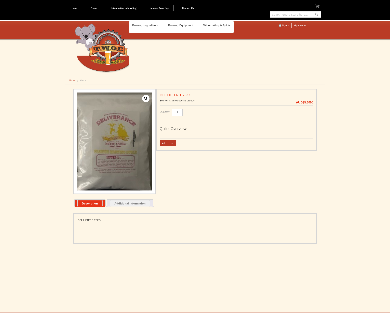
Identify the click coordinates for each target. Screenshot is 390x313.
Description (90, 203)
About (94, 8)
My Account (300, 25)
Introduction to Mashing (123, 8)
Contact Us (188, 8)
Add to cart (168, 143)
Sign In (285, 25)
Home (75, 8)
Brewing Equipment (180, 25)
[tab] (90, 203)
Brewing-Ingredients (145, 25)
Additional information (130, 203)
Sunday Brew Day (159, 8)
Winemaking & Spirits (217, 25)
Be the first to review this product (177, 100)
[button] (146, 98)
